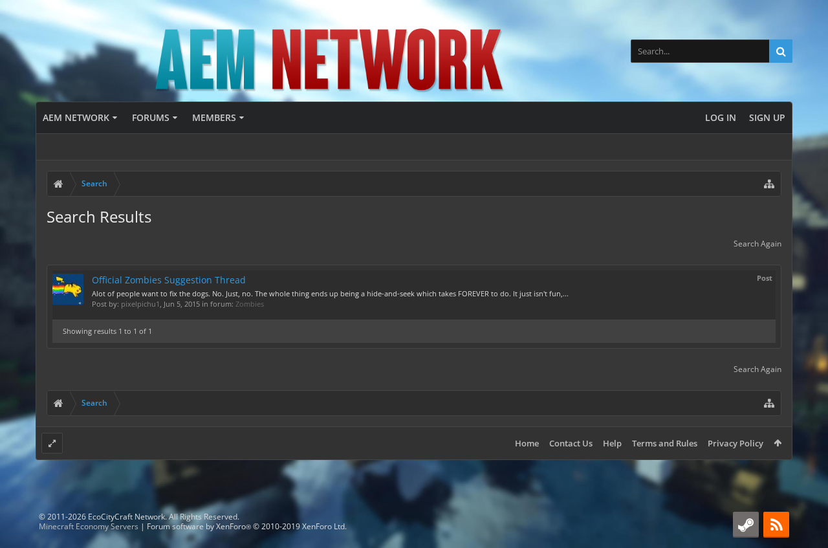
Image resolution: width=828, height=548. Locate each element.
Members (214, 117)
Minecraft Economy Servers (88, 526)
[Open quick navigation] (769, 183)
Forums (150, 117)
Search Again (757, 243)
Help (612, 443)
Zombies (249, 304)
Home (527, 443)
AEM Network (76, 117)
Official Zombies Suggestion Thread (169, 280)
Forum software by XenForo (247, 526)
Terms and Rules (664, 443)
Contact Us (571, 443)
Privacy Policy (735, 443)
